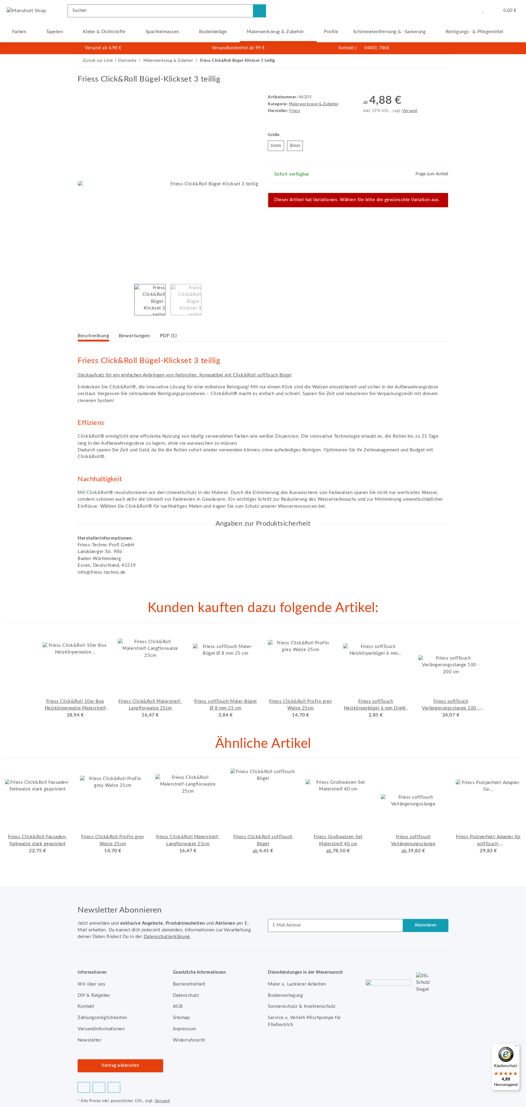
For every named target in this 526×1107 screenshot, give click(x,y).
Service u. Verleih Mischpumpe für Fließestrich (304, 1021)
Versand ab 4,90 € (103, 48)
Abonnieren (426, 925)
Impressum (184, 1029)
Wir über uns (91, 984)
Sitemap (181, 1017)
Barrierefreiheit (189, 984)
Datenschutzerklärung (167, 936)
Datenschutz (186, 995)
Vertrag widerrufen (120, 1065)
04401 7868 (376, 48)
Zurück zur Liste (98, 61)
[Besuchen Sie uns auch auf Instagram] (114, 1087)
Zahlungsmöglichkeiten (102, 1017)
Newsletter (89, 1040)
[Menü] (516, 1047)
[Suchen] (259, 10)
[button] (470, 10)
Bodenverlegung (285, 995)
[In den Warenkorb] (82, 71)
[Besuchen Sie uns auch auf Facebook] (84, 1087)
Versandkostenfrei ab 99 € (238, 48)
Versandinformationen (101, 1029)
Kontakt (346, 48)
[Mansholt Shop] (26, 10)
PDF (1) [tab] (168, 335)
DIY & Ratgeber (94, 995)
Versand (409, 111)
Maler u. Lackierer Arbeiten (297, 984)
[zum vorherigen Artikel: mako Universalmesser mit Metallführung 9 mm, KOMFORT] (428, 61)
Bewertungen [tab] (134, 335)
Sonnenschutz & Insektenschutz (302, 1006)
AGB (178, 1006)
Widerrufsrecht (189, 1040)
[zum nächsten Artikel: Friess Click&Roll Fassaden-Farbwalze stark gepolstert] (442, 61)
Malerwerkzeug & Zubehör (314, 104)
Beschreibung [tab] (93, 335)
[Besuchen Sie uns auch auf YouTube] (99, 1087)
